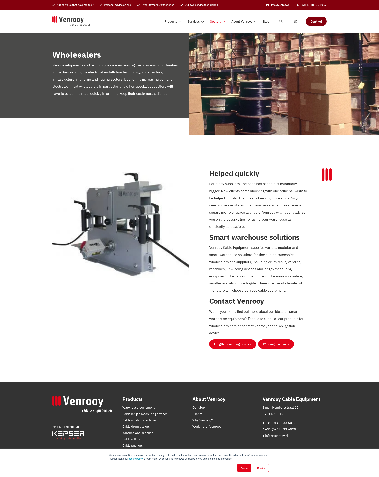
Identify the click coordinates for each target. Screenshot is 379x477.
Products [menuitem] (170, 21)
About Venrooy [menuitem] (241, 21)
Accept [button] (244, 467)
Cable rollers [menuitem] (131, 439)
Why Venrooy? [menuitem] (202, 420)
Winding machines (276, 344)
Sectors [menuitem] (215, 21)
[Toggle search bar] (281, 21)
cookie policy (136, 458)
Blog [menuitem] (266, 21)
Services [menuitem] (194, 21)
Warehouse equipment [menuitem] (138, 407)
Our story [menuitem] (199, 407)
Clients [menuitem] (197, 414)
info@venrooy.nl (276, 435)
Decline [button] (261, 467)
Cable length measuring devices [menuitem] (145, 414)
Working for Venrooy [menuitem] (206, 426)
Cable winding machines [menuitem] (139, 420)
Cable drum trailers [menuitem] (136, 426)
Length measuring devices (232, 344)
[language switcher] (295, 21)
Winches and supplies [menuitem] (137, 433)
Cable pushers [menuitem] (132, 445)
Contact (316, 21)
